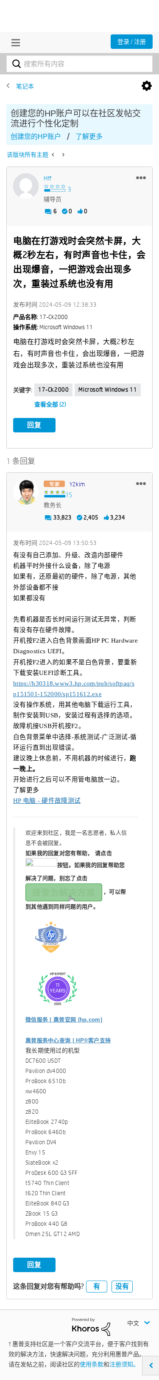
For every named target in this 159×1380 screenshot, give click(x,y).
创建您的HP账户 (36, 136)
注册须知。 (124, 1364)
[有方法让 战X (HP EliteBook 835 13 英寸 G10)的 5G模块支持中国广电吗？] (53, 154)
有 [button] (96, 1286)
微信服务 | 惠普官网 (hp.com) (63, 1019)
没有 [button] (122, 1286)
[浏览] (13, 42)
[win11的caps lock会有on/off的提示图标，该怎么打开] (62, 154)
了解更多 (89, 136)
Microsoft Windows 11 (107, 389)
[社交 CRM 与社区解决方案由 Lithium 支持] (91, 1326)
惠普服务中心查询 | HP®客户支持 (68, 1040)
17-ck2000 (53, 389)
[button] (141, 177)
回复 (34, 424)
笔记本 (25, 86)
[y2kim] (26, 492)
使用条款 (91, 1364)
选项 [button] (146, 86)
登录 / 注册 (131, 41)
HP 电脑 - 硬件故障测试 (47, 800)
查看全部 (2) (50, 404)
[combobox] (79, 63)
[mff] (26, 186)
